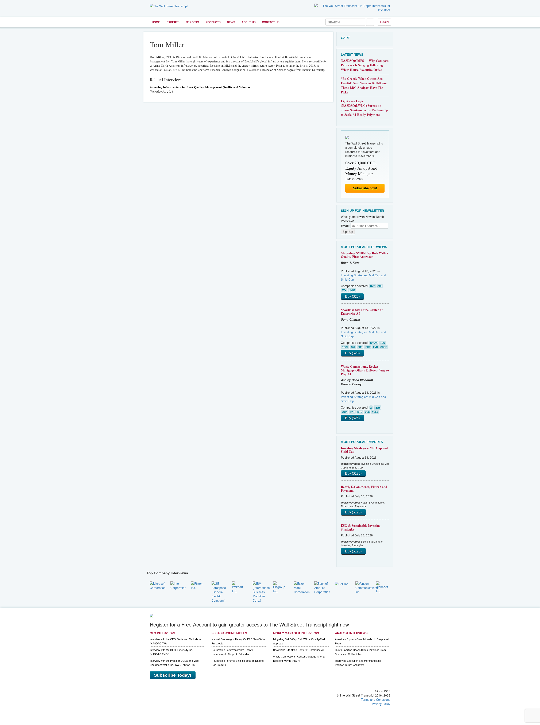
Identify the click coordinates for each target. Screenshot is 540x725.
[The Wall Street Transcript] (169, 6)
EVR (375, 347)
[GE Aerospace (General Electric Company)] (219, 591)
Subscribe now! (365, 188)
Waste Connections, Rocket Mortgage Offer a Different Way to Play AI (365, 370)
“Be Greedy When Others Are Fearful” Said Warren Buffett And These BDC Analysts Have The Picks (364, 85)
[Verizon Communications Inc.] (366, 587)
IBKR (368, 347)
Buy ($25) (352, 296)
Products (213, 22)
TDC (382, 342)
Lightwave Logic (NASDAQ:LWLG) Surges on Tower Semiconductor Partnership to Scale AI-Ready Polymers (364, 108)
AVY (344, 290)
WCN (344, 411)
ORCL (345, 347)
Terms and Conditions (375, 699)
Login (384, 22)
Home (156, 22)
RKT (352, 411)
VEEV (375, 411)
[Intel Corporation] (178, 585)
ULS (367, 411)
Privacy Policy (381, 704)
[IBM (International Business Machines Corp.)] (261, 591)
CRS (360, 347)
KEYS (377, 407)
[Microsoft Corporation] (158, 585)
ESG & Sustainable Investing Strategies (361, 527)
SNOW (374, 342)
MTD (359, 411)
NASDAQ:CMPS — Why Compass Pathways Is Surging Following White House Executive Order (365, 65)
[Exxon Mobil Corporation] (302, 587)
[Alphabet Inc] (383, 587)
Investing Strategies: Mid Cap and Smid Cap (364, 450)
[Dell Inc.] (342, 583)
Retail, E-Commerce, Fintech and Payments (364, 488)
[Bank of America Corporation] (322, 587)
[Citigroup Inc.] (280, 587)
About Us (249, 22)
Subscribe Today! (172, 675)
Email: (345, 226)
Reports (192, 22)
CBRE (383, 347)
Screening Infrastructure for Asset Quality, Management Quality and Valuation (200, 87)
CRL (379, 286)
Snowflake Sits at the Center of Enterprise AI (362, 311)
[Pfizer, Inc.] (198, 585)
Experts (173, 22)
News (231, 22)
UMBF (352, 290)
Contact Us (270, 22)
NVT (372, 286)
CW (353, 347)
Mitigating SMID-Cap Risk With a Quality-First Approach (364, 255)
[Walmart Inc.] (239, 587)
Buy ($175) (353, 473)
